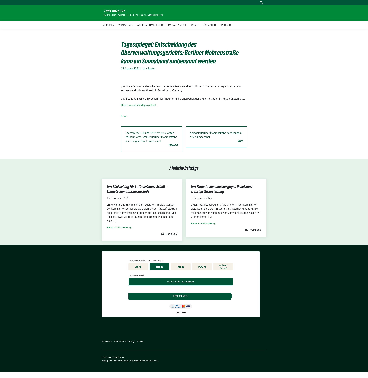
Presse (124, 116)
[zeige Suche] (261, 2)
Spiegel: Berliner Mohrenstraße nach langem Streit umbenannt (216, 137)
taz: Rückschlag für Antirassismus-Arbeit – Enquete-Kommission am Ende (137, 189)
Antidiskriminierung (122, 227)
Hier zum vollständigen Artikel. (139, 105)
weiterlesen (169, 234)
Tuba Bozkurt (114, 11)
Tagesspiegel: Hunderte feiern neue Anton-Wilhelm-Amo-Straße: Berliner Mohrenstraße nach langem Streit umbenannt (151, 139)
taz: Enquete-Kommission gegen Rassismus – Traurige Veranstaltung (222, 189)
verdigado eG (152, 360)
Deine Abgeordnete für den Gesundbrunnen (133, 15)
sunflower (123, 360)
